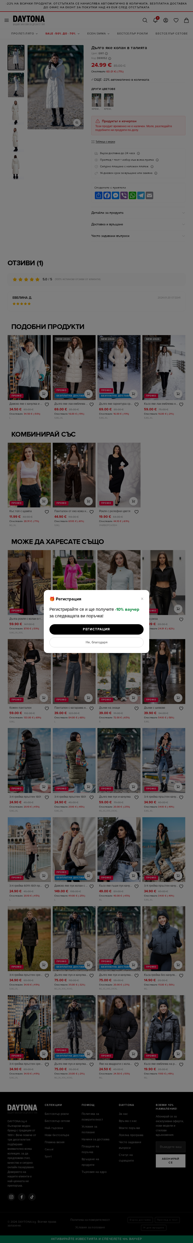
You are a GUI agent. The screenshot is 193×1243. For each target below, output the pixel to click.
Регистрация (96, 629)
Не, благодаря (97, 642)
